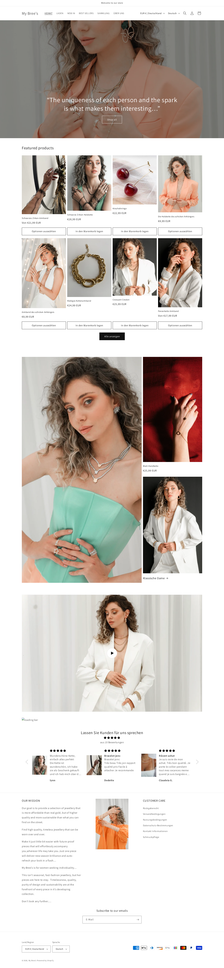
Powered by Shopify (45, 960)
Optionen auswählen (44, 231)
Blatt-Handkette (150, 466)
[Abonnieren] (137, 919)
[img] (112, 737)
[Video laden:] (112, 653)
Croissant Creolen (121, 299)
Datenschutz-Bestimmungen (158, 825)
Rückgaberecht (151, 808)
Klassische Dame (154, 578)
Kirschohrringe (120, 208)
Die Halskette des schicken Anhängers (176, 216)
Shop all (112, 119)
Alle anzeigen (112, 336)
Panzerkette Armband (168, 311)
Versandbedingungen (154, 813)
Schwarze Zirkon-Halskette (80, 214)
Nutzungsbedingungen (155, 819)
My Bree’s (33, 960)
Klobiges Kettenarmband (79, 301)
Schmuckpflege (151, 837)
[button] (184, 13)
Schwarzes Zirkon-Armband (35, 218)
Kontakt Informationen (155, 831)
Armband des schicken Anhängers (38, 312)
